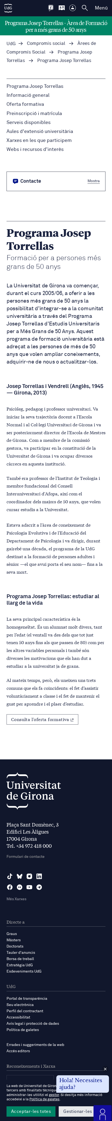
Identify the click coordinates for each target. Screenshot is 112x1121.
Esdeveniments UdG (24, 971)
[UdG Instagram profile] (29, 876)
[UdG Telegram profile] (39, 887)
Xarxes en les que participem (39, 140)
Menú (101, 8)
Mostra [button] (94, 181)
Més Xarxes (16, 899)
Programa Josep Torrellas (35, 86)
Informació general (28, 95)
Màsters (14, 940)
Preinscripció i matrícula (34, 113)
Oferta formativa (25, 104)
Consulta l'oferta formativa (40, 719)
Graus (12, 934)
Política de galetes (23, 1030)
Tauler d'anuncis (21, 953)
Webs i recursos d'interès (35, 149)
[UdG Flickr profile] (19, 887)
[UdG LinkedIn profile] (39, 876)
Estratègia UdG (20, 965)
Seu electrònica (20, 1005)
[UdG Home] (8, 8)
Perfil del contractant (25, 1011)
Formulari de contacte (26, 857)
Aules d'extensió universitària (40, 131)
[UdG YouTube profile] (29, 887)
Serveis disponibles (29, 122)
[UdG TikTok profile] (10, 876)
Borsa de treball (20, 959)
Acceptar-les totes (31, 1111)
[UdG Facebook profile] (10, 887)
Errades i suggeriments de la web (35, 1045)
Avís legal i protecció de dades (33, 1024)
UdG (11, 44)
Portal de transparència (27, 999)
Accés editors (18, 1051)
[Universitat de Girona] (34, 792)
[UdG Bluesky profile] (19, 876)
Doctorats (15, 946)
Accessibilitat (18, 1017)
